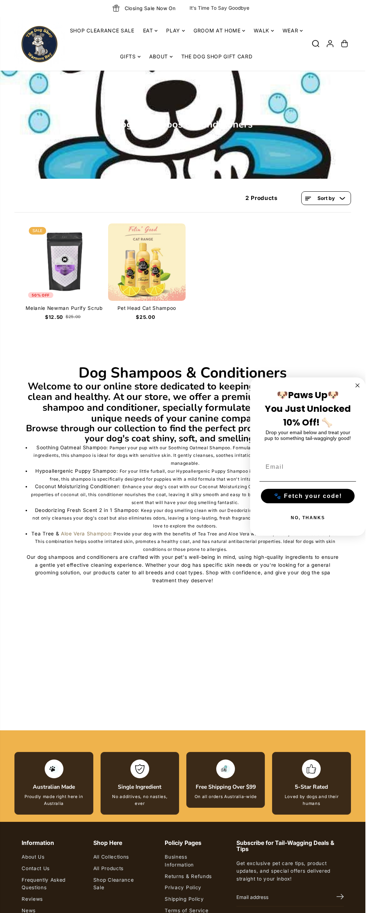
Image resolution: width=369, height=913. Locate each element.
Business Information (179, 861)
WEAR (291, 30)
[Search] (315, 43)
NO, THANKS (308, 517)
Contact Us (36, 868)
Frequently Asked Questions (44, 884)
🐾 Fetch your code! (308, 496)
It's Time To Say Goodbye (219, 8)
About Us (33, 857)
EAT (149, 30)
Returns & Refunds (188, 876)
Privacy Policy (183, 887)
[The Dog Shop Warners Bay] (39, 44)
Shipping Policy (184, 899)
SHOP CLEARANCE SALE (102, 30)
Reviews (32, 899)
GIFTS (128, 56)
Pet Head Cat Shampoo (147, 308)
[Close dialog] (357, 385)
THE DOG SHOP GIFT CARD (217, 56)
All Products (108, 868)
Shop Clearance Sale (113, 884)
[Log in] (330, 43)
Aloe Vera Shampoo (86, 533)
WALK (262, 30)
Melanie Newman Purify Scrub (64, 308)
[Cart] (344, 43)
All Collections (111, 857)
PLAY (174, 30)
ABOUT (159, 56)
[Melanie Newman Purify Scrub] (64, 262)
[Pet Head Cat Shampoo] (147, 262)
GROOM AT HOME (218, 30)
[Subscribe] (340, 897)
